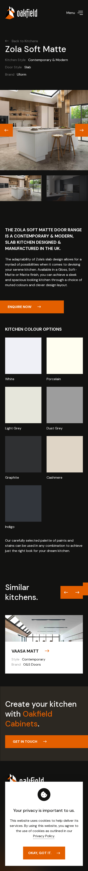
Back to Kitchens (25, 41)
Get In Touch (25, 741)
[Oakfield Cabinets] (21, 12)
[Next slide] (81, 130)
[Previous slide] (6, 130)
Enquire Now (20, 307)
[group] (44, 644)
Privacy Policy (43, 836)
